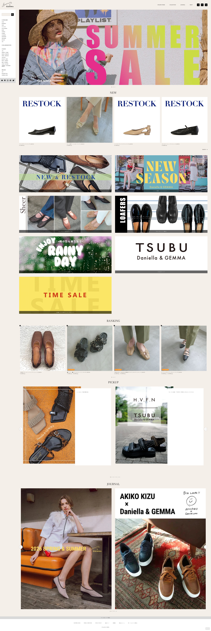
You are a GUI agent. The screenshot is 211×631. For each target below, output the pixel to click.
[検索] (12, 14)
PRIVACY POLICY (98, 622)
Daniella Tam (4, 73)
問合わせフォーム (122, 622)
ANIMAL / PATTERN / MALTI (6, 66)
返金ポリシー (107, 622)
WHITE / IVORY (5, 52)
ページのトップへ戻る (105, 617)
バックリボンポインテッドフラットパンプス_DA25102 (123, 144)
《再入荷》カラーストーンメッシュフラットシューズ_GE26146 (30, 372)
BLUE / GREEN (5, 60)
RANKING (4, 23)
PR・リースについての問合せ (132, 622)
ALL (2, 41)
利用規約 (114, 622)
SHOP (191, 4)
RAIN (3, 30)
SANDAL (3, 31)
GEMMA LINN (5, 75)
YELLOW (4, 57)
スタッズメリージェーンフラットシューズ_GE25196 (171, 144)
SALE (3, 21)
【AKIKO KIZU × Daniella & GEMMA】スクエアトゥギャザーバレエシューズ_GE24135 (129, 372)
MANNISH (4, 36)
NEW (3, 25)
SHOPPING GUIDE (77, 622)
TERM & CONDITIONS (88, 622)
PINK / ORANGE (5, 55)
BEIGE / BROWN (5, 54)
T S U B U (4, 26)
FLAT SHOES (4, 28)
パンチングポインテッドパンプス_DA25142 (26, 144)
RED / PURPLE (5, 62)
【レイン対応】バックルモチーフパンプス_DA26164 (75, 144)
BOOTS (3, 40)
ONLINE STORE (161, 4)
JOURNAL (183, 4)
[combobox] (6, 14)
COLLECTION (173, 4)
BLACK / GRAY (5, 59)
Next (205, 429)
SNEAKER (4, 38)
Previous (21, 429)
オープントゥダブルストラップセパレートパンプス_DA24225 (171, 372)
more (204, 149)
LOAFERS (4, 35)
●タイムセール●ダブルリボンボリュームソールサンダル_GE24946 (78, 372)
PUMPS (3, 33)
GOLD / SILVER (5, 64)
